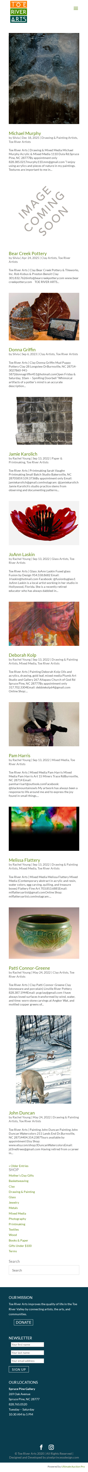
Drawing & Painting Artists (59, 137)
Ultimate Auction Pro (73, 1466)
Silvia (16, 137)
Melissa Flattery (24, 860)
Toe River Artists (20, 142)
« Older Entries (18, 1166)
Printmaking (17, 1224)
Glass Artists (60, 559)
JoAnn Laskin (22, 554)
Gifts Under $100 (20, 1246)
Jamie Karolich (23, 453)
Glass (12, 1197)
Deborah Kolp (22, 655)
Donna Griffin (22, 349)
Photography (17, 1219)
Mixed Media (27, 663)
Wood (13, 1235)
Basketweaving (18, 1181)
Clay (12, 1186)
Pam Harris (19, 755)
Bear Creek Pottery (28, 253)
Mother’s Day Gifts (21, 1175)
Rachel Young (22, 458)
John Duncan (22, 1112)
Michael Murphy (25, 133)
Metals (13, 1208)
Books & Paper (18, 1240)
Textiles (14, 1229)
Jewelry (14, 1202)
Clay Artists (49, 258)
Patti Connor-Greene (29, 968)
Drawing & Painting (22, 1192)
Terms (13, 1251)
